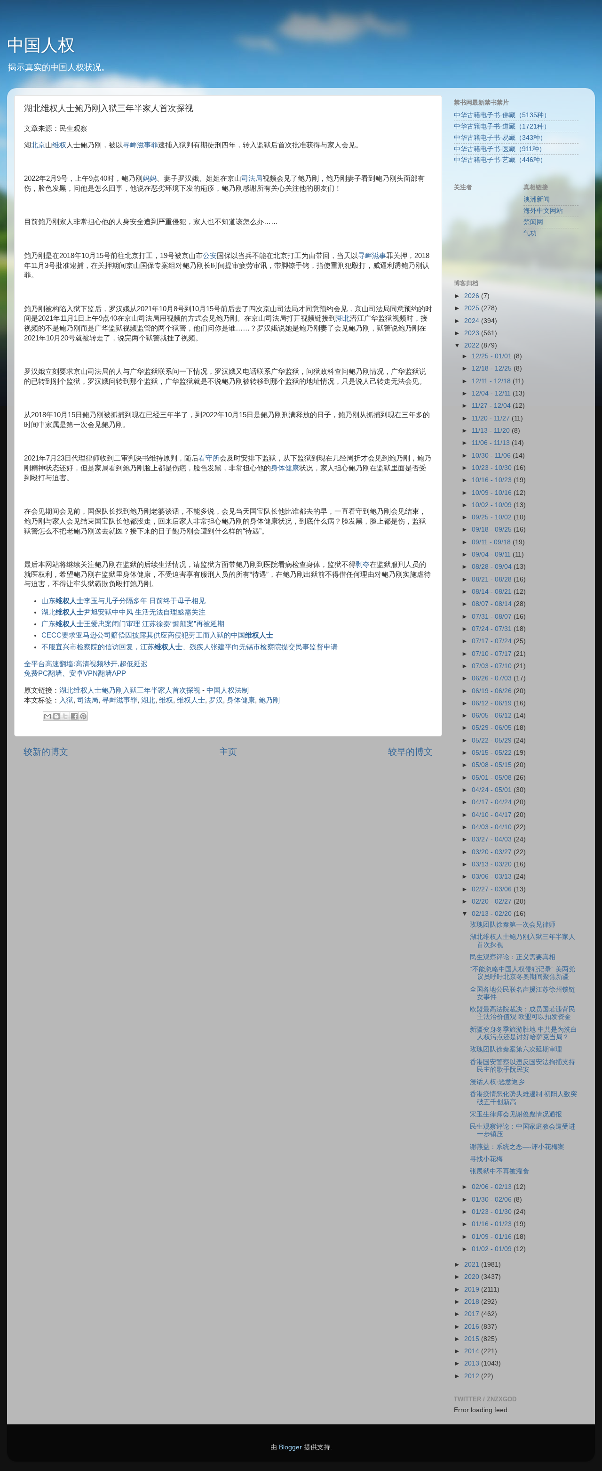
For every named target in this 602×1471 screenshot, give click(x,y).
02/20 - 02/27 (493, 901)
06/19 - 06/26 (493, 691)
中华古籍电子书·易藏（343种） (500, 137)
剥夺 (363, 564)
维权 (59, 145)
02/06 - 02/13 (493, 1186)
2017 (472, 1313)
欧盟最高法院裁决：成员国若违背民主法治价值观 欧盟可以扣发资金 (522, 1013)
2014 (472, 1351)
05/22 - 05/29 (493, 740)
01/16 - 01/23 (493, 1224)
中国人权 (41, 45)
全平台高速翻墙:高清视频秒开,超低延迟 (86, 664)
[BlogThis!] (56, 716)
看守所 (209, 458)
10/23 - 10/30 (493, 467)
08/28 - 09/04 (493, 566)
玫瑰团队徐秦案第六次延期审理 (516, 1049)
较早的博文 (410, 752)
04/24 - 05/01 (493, 789)
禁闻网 (533, 222)
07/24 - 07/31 (493, 628)
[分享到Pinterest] (83, 716)
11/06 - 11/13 (492, 442)
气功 (530, 233)
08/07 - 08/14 (493, 603)
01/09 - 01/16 (493, 1236)
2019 (472, 1289)
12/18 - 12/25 (493, 368)
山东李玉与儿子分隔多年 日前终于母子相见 (123, 601)
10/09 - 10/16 (493, 492)
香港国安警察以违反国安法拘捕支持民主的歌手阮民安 (522, 1066)
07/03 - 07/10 (493, 666)
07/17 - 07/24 (493, 641)
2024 (472, 320)
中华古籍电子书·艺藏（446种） (500, 159)
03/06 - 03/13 (493, 876)
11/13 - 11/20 (492, 430)
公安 (210, 255)
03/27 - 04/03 (493, 839)
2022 (472, 345)
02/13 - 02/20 (493, 913)
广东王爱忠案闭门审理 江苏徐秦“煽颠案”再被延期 (132, 624)
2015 (472, 1338)
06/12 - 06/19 (493, 703)
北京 (38, 145)
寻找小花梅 (486, 1159)
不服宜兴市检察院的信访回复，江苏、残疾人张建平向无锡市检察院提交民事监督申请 (189, 647)
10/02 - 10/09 (493, 505)
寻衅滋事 (372, 255)
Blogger (290, 1447)
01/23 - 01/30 (493, 1211)
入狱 (66, 700)
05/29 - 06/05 (493, 727)
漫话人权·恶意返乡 (497, 1081)
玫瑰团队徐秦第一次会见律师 (512, 924)
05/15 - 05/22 (493, 752)
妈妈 (150, 178)
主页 (228, 752)
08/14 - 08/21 (493, 591)
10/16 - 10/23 (493, 480)
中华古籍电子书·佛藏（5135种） (502, 115)
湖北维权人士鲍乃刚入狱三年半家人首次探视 (129, 690)
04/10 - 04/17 (493, 814)
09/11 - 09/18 (492, 542)
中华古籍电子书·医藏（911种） (500, 149)
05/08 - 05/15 (493, 764)
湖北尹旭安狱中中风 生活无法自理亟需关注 (123, 612)
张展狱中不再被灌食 (499, 1171)
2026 (472, 295)
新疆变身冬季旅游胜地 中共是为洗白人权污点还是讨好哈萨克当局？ (523, 1033)
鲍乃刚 (269, 700)
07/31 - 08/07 (493, 616)
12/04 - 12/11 (492, 393)
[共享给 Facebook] (74, 716)
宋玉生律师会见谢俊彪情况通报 (516, 1114)
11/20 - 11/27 (492, 418)
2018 (472, 1301)
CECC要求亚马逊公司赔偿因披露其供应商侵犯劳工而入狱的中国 (157, 635)
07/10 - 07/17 (493, 653)
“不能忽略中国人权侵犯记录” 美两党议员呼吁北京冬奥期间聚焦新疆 (522, 973)
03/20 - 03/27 (493, 852)
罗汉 (216, 700)
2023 (472, 333)
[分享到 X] (65, 716)
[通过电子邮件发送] (47, 716)
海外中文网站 (543, 210)
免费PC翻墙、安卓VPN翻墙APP (75, 673)
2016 (472, 1326)
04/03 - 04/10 (493, 827)
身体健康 (285, 468)
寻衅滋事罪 (140, 145)
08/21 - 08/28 (493, 579)
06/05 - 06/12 (493, 715)
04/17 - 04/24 (493, 802)
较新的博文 (46, 752)
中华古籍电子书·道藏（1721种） (502, 126)
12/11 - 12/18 (492, 381)
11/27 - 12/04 (492, 405)
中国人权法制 (227, 690)
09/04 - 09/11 (492, 554)
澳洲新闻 (536, 199)
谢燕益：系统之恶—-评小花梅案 (517, 1146)
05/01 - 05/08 (493, 777)
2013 (472, 1363)
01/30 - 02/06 (493, 1199)
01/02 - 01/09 (493, 1249)
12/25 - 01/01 (493, 356)
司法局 (251, 178)
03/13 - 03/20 (493, 864)
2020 (472, 1276)
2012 (472, 1376)
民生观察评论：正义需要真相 (512, 957)
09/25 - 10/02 (493, 517)
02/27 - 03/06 (493, 889)
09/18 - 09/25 (493, 529)
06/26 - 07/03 (493, 678)
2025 (472, 308)
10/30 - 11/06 (492, 455)
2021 (472, 1264)
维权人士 (191, 700)
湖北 (343, 318)
